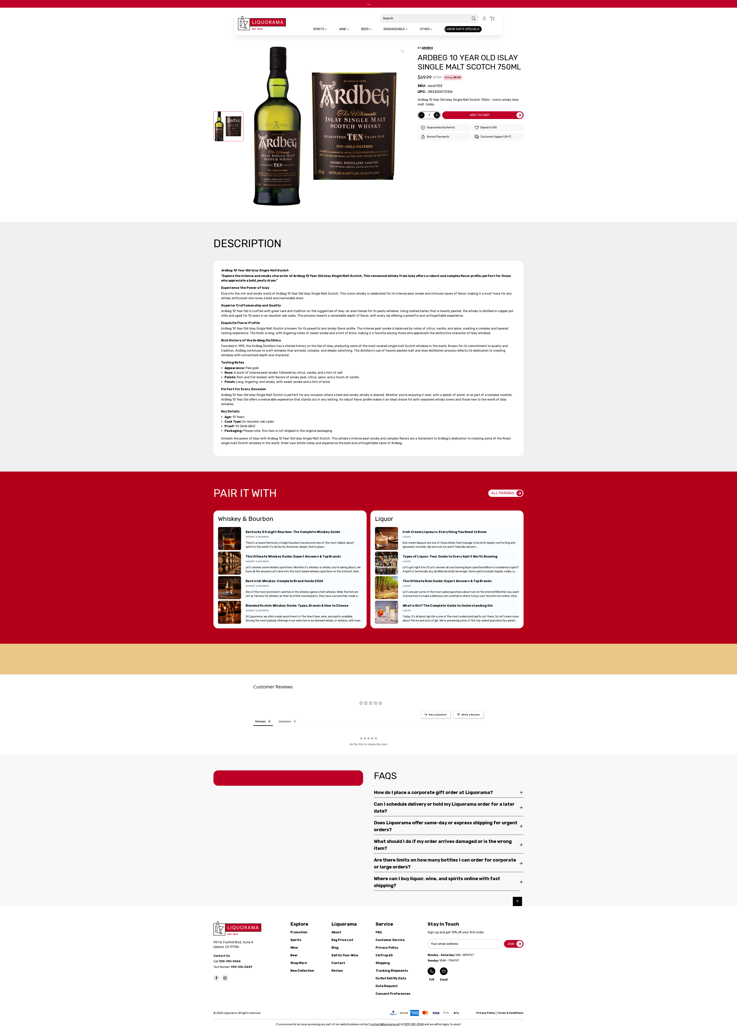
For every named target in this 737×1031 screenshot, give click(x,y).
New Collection (302, 970)
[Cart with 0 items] (494, 18)
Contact (338, 963)
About (336, 932)
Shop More (298, 963)
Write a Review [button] (470, 714)
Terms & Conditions (510, 1012)
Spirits (295, 940)
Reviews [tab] (260, 721)
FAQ (379, 932)
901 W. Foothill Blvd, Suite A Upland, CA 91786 (234, 944)
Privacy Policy (387, 947)
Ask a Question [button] (437, 714)
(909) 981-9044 (413, 1024)
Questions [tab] (284, 721)
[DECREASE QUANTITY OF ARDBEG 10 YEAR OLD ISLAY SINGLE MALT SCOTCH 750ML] (421, 115)
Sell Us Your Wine (344, 955)
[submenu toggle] (329, 29)
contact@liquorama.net (385, 1024)
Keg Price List (342, 940)
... (368, 4)
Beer (294, 955)
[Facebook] (216, 978)
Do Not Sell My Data (391, 978)
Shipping (383, 963)
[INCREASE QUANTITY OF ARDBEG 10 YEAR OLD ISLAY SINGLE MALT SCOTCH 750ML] (437, 115)
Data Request (387, 986)
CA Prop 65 (384, 955)
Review (337, 970)
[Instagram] (225, 978)
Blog (335, 947)
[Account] (484, 18)
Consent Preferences (393, 993)
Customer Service (390, 940)
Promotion (298, 932)
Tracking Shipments (392, 970)
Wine (294, 947)
